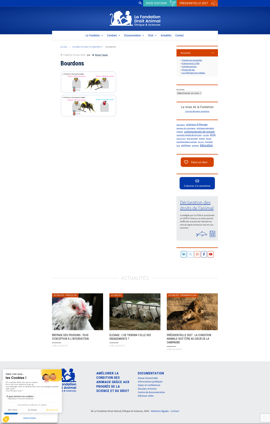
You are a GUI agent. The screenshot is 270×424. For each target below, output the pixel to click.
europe (208, 138)
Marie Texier (101, 54)
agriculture (180, 125)
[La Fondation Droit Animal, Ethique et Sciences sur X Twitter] (191, 254)
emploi (202, 138)
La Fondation (93, 35)
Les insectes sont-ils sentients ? (87, 47)
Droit (150, 35)
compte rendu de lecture (189, 135)
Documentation (132, 35)
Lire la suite (60, 345)
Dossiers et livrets (147, 388)
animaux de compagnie (185, 128)
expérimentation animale (186, 142)
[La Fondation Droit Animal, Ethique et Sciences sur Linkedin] (184, 254)
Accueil (64, 47)
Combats (112, 35)
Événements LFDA (188, 295)
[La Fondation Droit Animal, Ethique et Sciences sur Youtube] (211, 254)
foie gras (201, 142)
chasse (179, 131)
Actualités (166, 35)
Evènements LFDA (190, 63)
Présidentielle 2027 (194, 3)
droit (213, 134)
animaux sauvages (205, 128)
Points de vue (188, 69)
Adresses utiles (146, 395)
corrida (206, 135)
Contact (179, 35)
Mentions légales (29, 418)
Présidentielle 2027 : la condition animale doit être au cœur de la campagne (189, 338)
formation (209, 142)
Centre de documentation (151, 392)
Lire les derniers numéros (197, 111)
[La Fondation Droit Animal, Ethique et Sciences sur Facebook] (204, 254)
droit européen (192, 138)
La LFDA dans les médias (193, 72)
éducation (206, 145)
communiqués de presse (199, 131)
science (195, 145)
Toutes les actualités (192, 60)
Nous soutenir (156, 3)
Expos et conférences (149, 385)
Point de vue (71, 295)
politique (186, 145)
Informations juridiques (150, 381)
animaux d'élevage (197, 124)
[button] (197, 52)
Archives (180, 89)
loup (178, 145)
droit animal (180, 139)
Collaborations (189, 66)
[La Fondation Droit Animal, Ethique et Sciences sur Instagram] (197, 254)
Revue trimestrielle (148, 378)
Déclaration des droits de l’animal (197, 205)
